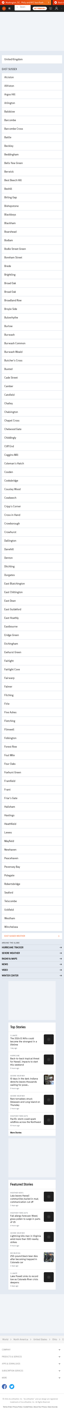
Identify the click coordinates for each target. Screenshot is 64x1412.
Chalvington (11, 412)
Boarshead (10, 231)
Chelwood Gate (12, 429)
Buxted (8, 369)
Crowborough (12, 523)
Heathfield (10, 824)
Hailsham (9, 806)
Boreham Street (13, 257)
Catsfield (9, 394)
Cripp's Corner (12, 506)
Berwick (9, 171)
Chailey (8, 403)
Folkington (10, 738)
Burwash (9, 334)
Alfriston (9, 86)
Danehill (9, 549)
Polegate (9, 875)
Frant (7, 789)
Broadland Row (13, 300)
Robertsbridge (12, 884)
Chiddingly (10, 437)
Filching (9, 695)
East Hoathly (11, 618)
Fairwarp (9, 678)
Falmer (8, 686)
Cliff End (9, 446)
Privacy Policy (18, 1407)
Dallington (10, 540)
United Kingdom (13, 59)
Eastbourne (11, 626)
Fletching (9, 721)
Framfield (9, 781)
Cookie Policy (28, 1407)
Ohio (54, 1339)
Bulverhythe (11, 317)
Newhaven (10, 849)
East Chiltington (13, 592)
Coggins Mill (11, 455)
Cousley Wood (12, 489)
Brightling (10, 274)
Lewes (8, 832)
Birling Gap (10, 197)
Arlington (9, 103)
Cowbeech (10, 497)
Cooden (8, 472)
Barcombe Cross (13, 128)
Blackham (10, 223)
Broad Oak (10, 283)
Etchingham (11, 643)
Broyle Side (10, 309)
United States (40, 1339)
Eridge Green (11, 635)
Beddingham (11, 154)
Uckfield (9, 909)
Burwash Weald (13, 352)
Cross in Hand (12, 515)
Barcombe (10, 120)
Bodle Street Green (15, 249)
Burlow (8, 326)
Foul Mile (9, 755)
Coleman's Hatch (14, 463)
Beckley (8, 146)
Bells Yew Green (13, 163)
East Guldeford (12, 609)
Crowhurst (10, 532)
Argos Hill (9, 94)
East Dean (10, 600)
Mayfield (9, 841)
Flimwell (9, 729)
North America (21, 1339)
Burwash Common (14, 343)
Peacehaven (11, 858)
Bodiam (8, 240)
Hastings (9, 815)
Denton (8, 558)
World (5, 1339)
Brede (7, 266)
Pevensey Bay (12, 867)
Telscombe (10, 901)
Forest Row (10, 746)
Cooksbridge (11, 480)
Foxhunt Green (12, 772)
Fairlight (9, 661)
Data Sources (52, 1407)
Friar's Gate (10, 798)
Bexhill (8, 189)
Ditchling (9, 566)
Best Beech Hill (13, 180)
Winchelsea (11, 927)
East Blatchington (14, 583)
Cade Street (11, 377)
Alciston (9, 77)
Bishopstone (11, 206)
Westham (9, 918)
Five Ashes (10, 712)
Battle (7, 137)
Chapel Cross (11, 420)
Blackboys (10, 214)
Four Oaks (10, 764)
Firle (6, 703)
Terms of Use (7, 1407)
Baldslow (9, 111)
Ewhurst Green (12, 652)
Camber (8, 386)
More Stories (15, 1132)
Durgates (9, 575)
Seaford (8, 892)
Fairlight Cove (12, 669)
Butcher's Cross (13, 360)
